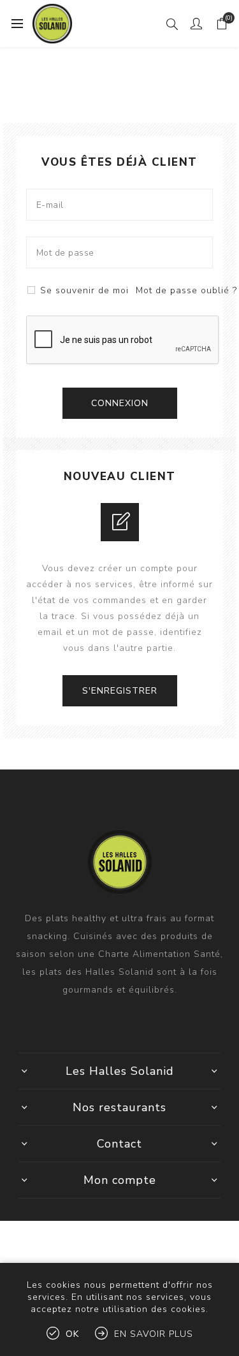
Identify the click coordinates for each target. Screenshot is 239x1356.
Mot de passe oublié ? (186, 290)
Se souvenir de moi (84, 290)
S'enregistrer (119, 691)
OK (72, 1334)
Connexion (119, 403)
